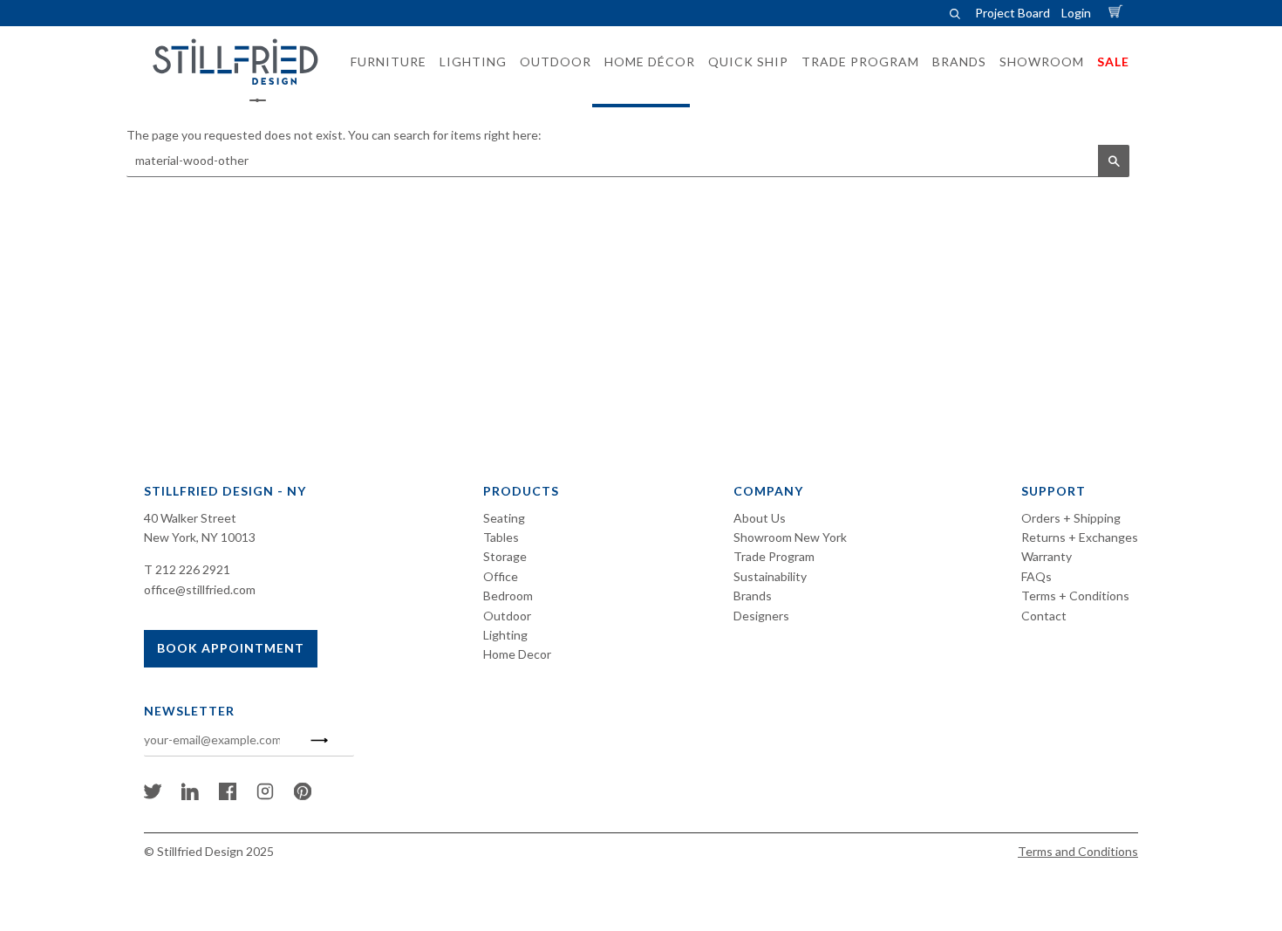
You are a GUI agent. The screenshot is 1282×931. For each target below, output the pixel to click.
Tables (501, 537)
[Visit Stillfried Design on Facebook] (227, 795)
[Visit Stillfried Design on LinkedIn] (190, 795)
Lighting (505, 634)
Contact (1044, 615)
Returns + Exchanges (1079, 537)
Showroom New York (790, 537)
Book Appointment (230, 647)
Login (1076, 12)
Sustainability (770, 576)
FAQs (1036, 576)
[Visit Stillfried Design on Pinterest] (302, 795)
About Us (759, 517)
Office (500, 576)
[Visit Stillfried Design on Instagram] (265, 795)
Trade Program (774, 556)
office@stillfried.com (200, 589)
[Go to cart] (1118, 12)
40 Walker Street (190, 517)
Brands (752, 595)
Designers (761, 615)
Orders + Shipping (1071, 517)
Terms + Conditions (1075, 595)
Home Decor (517, 654)
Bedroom (508, 595)
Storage (505, 556)
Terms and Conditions (1078, 851)
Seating (504, 517)
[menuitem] (383, 62)
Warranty (1046, 556)
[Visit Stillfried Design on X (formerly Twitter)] (152, 795)
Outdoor (507, 615)
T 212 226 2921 (187, 569)
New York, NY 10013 (200, 537)
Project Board (1012, 12)
